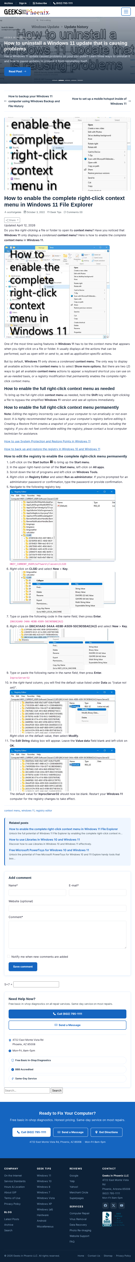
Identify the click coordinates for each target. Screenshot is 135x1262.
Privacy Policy (12, 1203)
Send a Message (70, 1025)
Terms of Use (12, 1198)
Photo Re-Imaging (80, 1230)
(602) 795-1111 (64, 3)
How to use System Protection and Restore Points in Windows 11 (47, 441)
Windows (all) (45, 1209)
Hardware (43, 1215)
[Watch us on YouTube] (121, 1205)
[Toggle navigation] (126, 12)
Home (81, 1255)
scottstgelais (14, 212)
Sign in (23, 3)
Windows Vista (46, 1198)
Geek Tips (55, 212)
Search (8, 1230)
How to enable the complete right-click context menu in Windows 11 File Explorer (63, 829)
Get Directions (108, 1132)
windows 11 (27, 810)
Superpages (77, 1198)
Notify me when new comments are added (39, 956)
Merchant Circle (79, 1192)
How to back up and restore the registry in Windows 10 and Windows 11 (52, 449)
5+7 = (8, 984)
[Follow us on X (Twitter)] (113, 1205)
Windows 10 (44, 1181)
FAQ (72, 1241)
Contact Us (94, 1255)
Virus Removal (78, 1219)
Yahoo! (74, 1186)
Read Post (15, 71)
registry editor (44, 810)
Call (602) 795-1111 (69, 1013)
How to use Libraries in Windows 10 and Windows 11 (44, 839)
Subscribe (41, 3)
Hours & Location (14, 1186)
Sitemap (108, 1255)
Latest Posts (11, 1219)
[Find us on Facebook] (105, 1205)
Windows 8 (43, 1186)
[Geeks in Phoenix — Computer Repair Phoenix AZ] (27, 11)
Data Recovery (78, 1224)
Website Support (79, 1235)
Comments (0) (74, 212)
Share (12, 220)
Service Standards (15, 1181)
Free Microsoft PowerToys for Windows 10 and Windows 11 (49, 850)
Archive (8, 3)
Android (41, 1220)
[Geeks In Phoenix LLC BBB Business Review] (113, 1218)
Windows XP (44, 1203)
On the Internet (13, 1175)
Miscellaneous (45, 1226)
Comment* (16, 917)
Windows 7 (43, 1192)
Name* (13, 885)
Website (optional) (21, 901)
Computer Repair (79, 1213)
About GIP (10, 1192)
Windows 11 (44, 1175)
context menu (12, 810)
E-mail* (74, 885)
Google (74, 1175)
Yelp (72, 1181)
